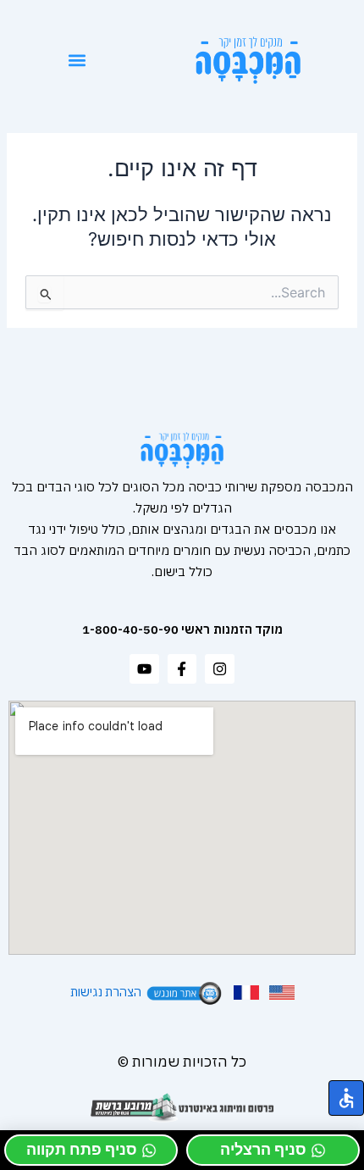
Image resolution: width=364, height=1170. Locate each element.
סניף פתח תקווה (81, 1149)
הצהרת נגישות (105, 991)
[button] (77, 60)
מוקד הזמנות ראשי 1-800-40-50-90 (182, 629)
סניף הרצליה (263, 1149)
